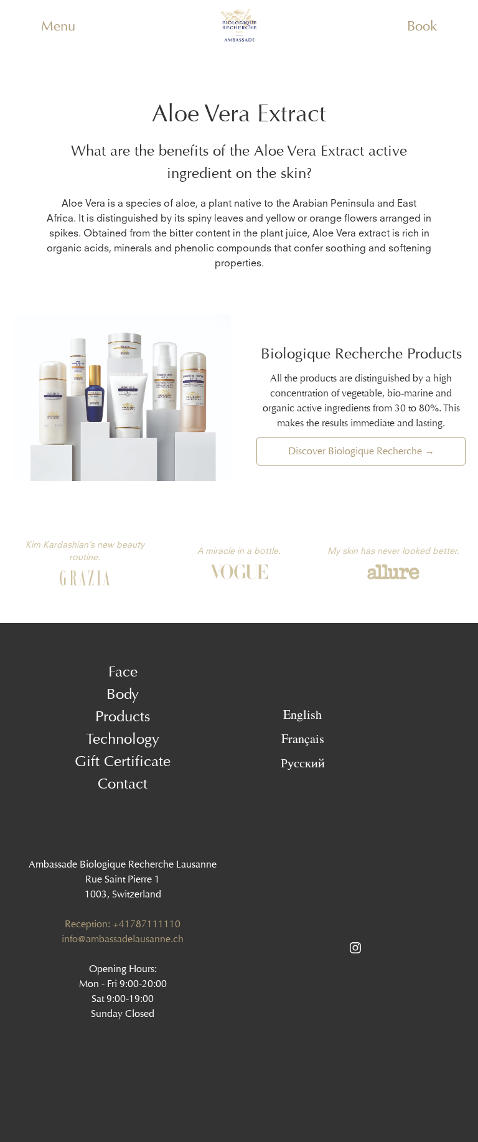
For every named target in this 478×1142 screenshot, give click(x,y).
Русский (303, 762)
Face (123, 671)
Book (422, 26)
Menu (58, 26)
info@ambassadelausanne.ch (123, 939)
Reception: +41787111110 (122, 924)
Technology (122, 738)
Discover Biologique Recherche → (361, 451)
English (302, 714)
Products (122, 716)
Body (122, 694)
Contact (123, 783)
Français (302, 738)
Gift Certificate (123, 761)
